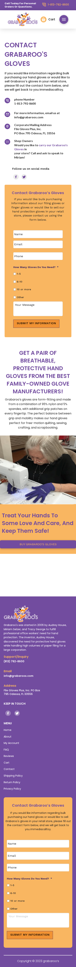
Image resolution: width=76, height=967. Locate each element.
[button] (48, 19)
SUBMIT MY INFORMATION (36, 323)
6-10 (19, 281)
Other (20, 297)
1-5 (19, 273)
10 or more (24, 289)
